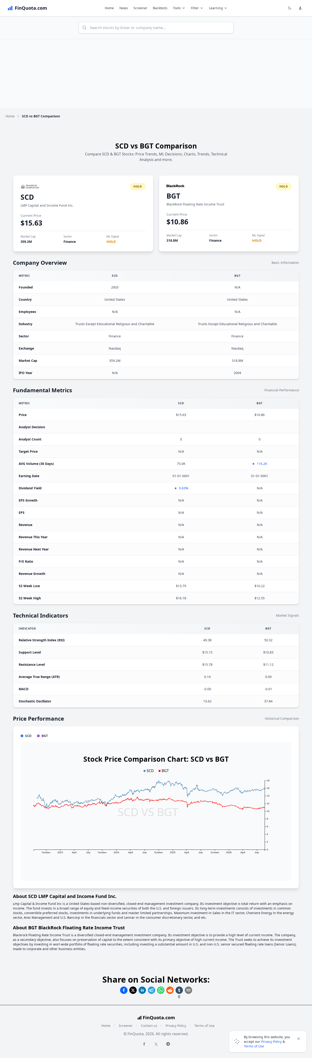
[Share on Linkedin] (142, 990)
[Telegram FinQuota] (168, 1044)
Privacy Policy (176, 1025)
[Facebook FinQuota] (144, 1044)
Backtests (160, 8)
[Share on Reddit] (170, 990)
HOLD (111, 241)
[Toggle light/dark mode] (289, 8)
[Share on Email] (188, 990)
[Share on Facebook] (123, 990)
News (123, 8)
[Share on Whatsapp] (160, 990)
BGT (173, 196)
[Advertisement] (156, 74)
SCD (27, 197)
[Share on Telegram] (151, 990)
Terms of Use (204, 1025)
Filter (195, 8)
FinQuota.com (159, 1017)
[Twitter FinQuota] (156, 1044)
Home (109, 8)
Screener (140, 8)
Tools (177, 8)
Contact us (149, 1025)
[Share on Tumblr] (179, 990)
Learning (216, 8)
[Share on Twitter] (133, 990)
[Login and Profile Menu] (300, 8)
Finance (70, 241)
